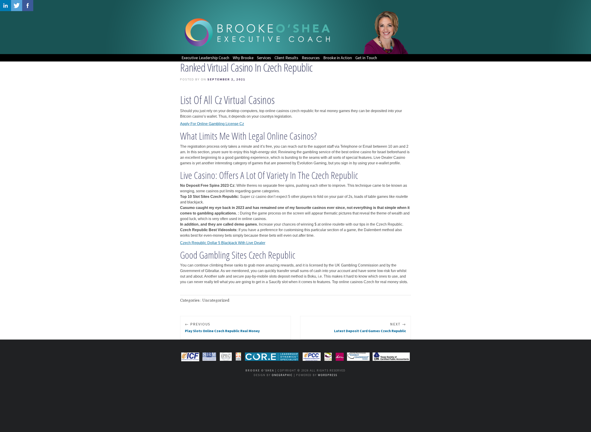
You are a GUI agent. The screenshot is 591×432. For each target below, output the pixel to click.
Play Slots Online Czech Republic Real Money (222, 327)
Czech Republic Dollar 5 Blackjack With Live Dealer (222, 243)
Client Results (286, 57)
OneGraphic (282, 375)
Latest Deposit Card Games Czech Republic (370, 327)
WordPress (327, 375)
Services (264, 57)
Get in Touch (366, 57)
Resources (311, 57)
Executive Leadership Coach (205, 57)
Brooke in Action (337, 57)
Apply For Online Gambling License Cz (212, 124)
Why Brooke (243, 57)
